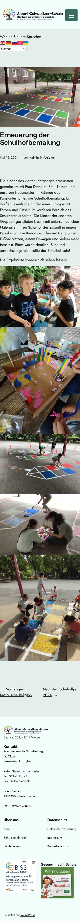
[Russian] (14, 42)
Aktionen (50, 157)
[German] (9, 42)
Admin (34, 157)
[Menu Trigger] (71, 15)
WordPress (27, 915)
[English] (3, 42)
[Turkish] (20, 42)
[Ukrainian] (26, 42)
